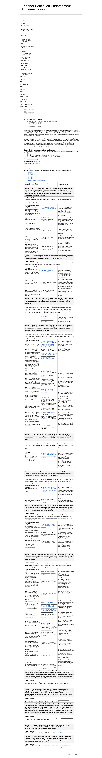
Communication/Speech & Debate (28, 47)
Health (23, 79)
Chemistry (24, 43)
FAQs (23, 23)
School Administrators (27, 104)
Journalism (25, 84)
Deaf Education (26, 60)
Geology (24, 76)
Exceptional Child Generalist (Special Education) (27, 73)
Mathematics (25, 86)
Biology (24, 35)
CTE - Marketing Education (26, 58)
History (24, 81)
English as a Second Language (27, 66)
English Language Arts (27, 69)
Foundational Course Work (27, 26)
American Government (27, 33)
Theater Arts (25, 96)
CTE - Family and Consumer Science (27, 54)
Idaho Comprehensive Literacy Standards (27, 30)
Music (23, 89)
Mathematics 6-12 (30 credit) (35, 123)
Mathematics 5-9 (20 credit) (35, 126)
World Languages (26, 101)
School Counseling (27, 106)
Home (23, 20)
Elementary (25, 63)
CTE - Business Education (26, 50)
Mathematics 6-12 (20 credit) (35, 122)
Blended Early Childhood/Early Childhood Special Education (26, 39)
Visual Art (24, 99)
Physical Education (27, 91)
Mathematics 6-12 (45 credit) (35, 125)
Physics (24, 94)
